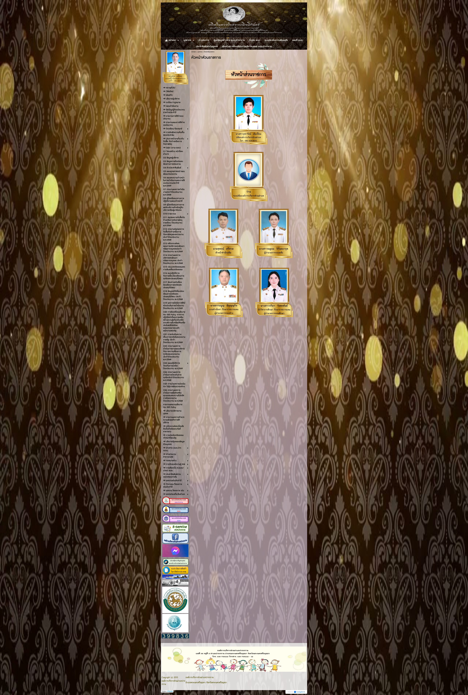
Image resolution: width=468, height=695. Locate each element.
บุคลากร (200, 52)
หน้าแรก (193, 52)
